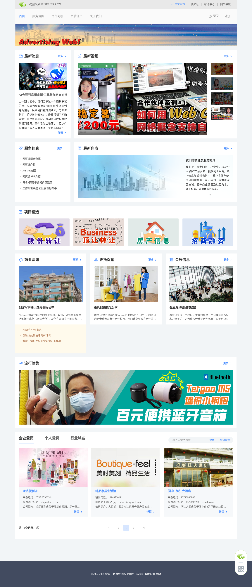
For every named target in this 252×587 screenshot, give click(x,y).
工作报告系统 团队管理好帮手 (40, 188)
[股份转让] (44, 232)
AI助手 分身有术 (32, 330)
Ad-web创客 (29, 170)
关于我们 (96, 16)
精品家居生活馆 (105, 491)
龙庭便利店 (30, 491)
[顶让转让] (98, 232)
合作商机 (57, 16)
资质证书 (76, 16)
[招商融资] (207, 232)
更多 (60, 56)
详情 (60, 132)
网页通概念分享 (32, 158)
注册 (228, 16)
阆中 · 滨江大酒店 (179, 491)
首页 (22, 16)
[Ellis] (85, 69)
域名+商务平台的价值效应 (37, 182)
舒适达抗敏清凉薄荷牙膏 (37, 335)
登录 (216, 16)
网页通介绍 (29, 164)
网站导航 (225, 4)
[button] (210, 194)
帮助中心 (209, 4)
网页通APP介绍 (32, 176)
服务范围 (38, 16)
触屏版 (195, 4)
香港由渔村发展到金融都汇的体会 (42, 341)
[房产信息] (153, 232)
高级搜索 (225, 440)
